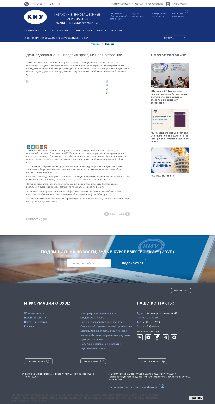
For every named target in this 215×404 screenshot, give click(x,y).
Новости (116, 30)
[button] (41, 219)
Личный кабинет (179, 4)
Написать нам (91, 361)
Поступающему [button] (60, 30)
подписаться (132, 263)
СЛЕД (122, 213)
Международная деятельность (159, 14)
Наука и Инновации (137, 14)
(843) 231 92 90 (38, 4)
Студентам (137, 4)
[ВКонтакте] (28, 147)
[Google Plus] (45, 147)
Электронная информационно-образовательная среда (56, 37)
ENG (52, 4)
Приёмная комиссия (120, 4)
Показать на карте (148, 317)
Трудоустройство (154, 4)
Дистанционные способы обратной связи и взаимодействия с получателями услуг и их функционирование (105, 335)
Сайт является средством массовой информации (138, 387)
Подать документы (150, 361)
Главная (95, 43)
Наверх (178, 290)
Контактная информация (178, 14)
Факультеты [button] (83, 30)
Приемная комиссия (35, 317)
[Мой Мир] (41, 147)
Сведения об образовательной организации (118, 16)
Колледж (102, 30)
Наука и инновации (35, 322)
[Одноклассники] (37, 147)
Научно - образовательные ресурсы (101, 322)
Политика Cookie (37, 400)
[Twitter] (33, 147)
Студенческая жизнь (92, 317)
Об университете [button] (34, 30)
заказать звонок (36, 361)
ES (59, 4)
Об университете (34, 313)
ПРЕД (112, 213)
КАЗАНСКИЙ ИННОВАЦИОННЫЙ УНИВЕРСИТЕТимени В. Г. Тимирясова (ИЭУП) (77, 18)
